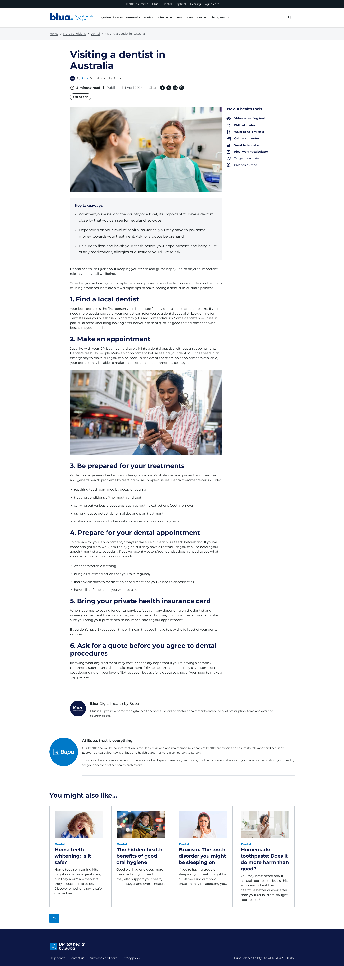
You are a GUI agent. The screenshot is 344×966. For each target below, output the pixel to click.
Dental (167, 4)
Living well (218, 17)
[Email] (175, 87)
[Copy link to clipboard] (181, 87)
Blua (155, 4)
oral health (81, 97)
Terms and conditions (102, 958)
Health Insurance (136, 4)
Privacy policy (130, 958)
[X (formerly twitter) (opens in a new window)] (168, 87)
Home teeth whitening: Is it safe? (72, 856)
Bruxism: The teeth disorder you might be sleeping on (202, 856)
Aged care (212, 4)
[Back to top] (54, 918)
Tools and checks (156, 17)
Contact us (76, 958)
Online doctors (112, 17)
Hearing (195, 4)
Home (54, 33)
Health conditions (190, 17)
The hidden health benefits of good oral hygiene (139, 856)
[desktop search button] (290, 17)
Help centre (57, 958)
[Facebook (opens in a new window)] (162, 87)
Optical (181, 4)
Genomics (133, 17)
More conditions (74, 33)
